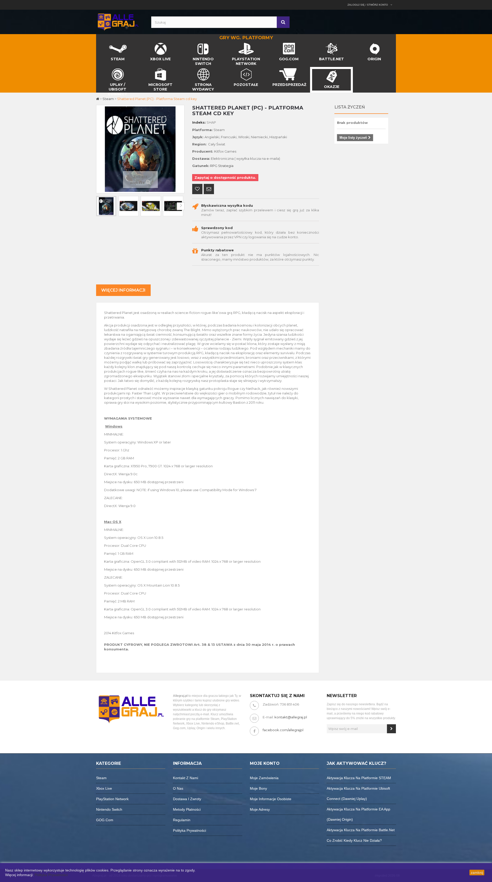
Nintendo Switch (109, 809)
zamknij (477, 872)
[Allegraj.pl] (118, 21)
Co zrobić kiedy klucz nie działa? (354, 840)
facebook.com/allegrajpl (283, 730)
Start (100, 44)
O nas (178, 788)
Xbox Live (104, 788)
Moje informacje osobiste (270, 799)
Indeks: (199, 122)
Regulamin (181, 820)
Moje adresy (260, 809)
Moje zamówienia (264, 778)
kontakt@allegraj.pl (290, 717)
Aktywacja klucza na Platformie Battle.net (361, 830)
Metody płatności (187, 809)
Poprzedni (100, 206)
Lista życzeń (349, 107)
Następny (180, 206)
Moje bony (258, 788)
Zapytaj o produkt (209, 189)
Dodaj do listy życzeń (197, 189)
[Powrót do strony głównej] (98, 99)
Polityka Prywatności (51, 875)
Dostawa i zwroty (187, 799)
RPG (213, 166)
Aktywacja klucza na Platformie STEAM (359, 778)
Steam (101, 778)
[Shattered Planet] (106, 206)
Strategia (225, 166)
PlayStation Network (112, 799)
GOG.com (104, 820)
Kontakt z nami (185, 778)
